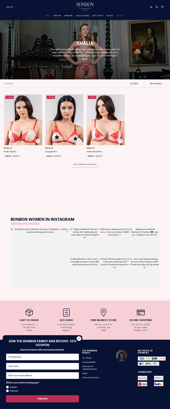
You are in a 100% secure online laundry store (140, 327)
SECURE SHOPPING (140, 320)
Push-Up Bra (10, 151)
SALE (48, 15)
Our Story (86, 358)
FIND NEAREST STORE (104, 320)
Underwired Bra (94, 151)
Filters (134, 83)
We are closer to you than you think (103, 327)
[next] (162, 196)
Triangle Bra (51, 151)
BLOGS (110, 15)
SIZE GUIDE (66, 320)
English (10, 7)
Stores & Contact (90, 377)
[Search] (157, 7)
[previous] (8, 196)
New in (57, 15)
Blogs (84, 373)
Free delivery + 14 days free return (29, 327)
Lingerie (68, 15)
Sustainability (89, 362)
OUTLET (120, 15)
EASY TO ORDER (29, 320)
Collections (83, 15)
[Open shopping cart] (162, 7)
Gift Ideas (98, 15)
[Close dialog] (79, 338)
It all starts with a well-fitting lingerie (66, 327)
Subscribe (42, 398)
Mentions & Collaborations (89, 367)
